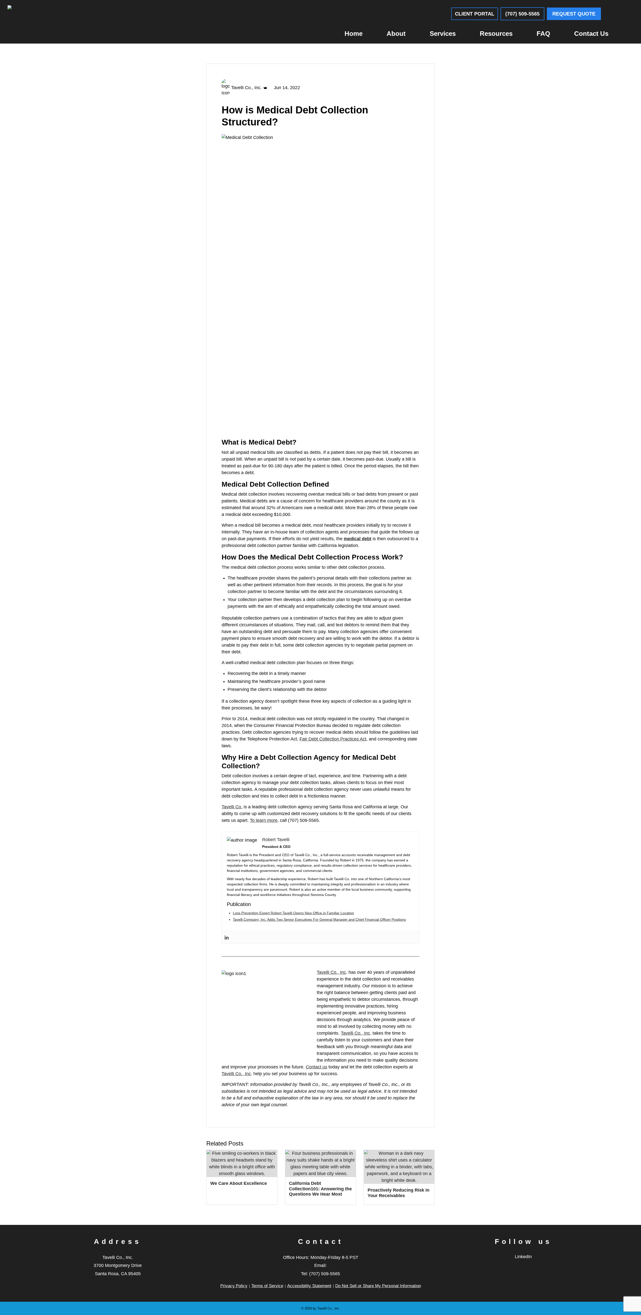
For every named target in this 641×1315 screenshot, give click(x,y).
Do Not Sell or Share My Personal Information (378, 1285)
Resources (496, 33)
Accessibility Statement (309, 1285)
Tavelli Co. (232, 806)
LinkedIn (523, 1256)
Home (354, 33)
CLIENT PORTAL (474, 14)
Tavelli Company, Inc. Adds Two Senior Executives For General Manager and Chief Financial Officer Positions (319, 919)
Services (443, 33)
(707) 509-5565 (522, 14)
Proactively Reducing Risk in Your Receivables (398, 1193)
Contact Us (591, 33)
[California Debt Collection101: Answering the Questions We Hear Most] (320, 1163)
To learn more (263, 820)
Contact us (316, 1066)
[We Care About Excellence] (242, 1163)
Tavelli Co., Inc (331, 972)
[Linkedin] (226, 937)
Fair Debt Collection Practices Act (332, 738)
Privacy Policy (233, 1285)
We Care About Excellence (238, 1183)
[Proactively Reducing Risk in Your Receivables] (399, 1166)
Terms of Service (267, 1285)
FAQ (543, 33)
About (396, 33)
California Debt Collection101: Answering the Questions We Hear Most (320, 1189)
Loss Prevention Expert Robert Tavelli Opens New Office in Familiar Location (293, 913)
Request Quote (573, 14)
